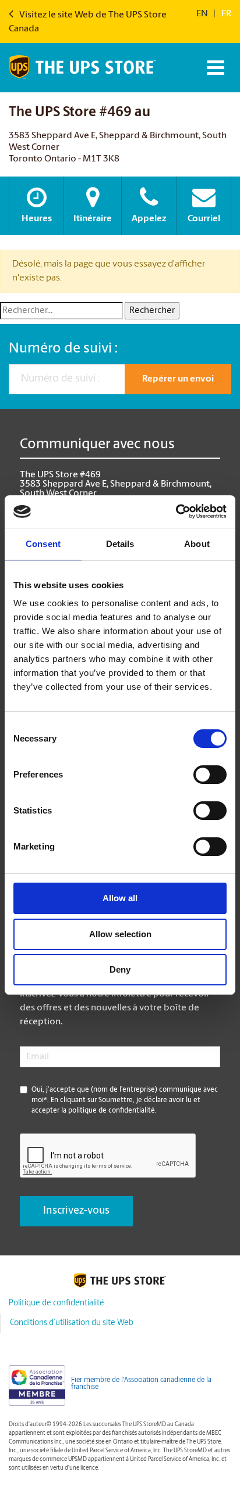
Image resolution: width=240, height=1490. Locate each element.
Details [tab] (120, 544)
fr (226, 14)
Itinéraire (92, 219)
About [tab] (197, 544)
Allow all (120, 898)
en (202, 14)
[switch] (210, 774)
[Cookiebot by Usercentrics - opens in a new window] (176, 511)
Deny (120, 969)
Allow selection (120, 934)
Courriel (204, 219)
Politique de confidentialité (56, 1303)
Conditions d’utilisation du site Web (71, 1323)
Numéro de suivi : (63, 349)
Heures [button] (37, 219)
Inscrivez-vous (76, 1211)
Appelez (149, 219)
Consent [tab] (43, 544)
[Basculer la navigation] (214, 68)
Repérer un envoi (178, 379)
